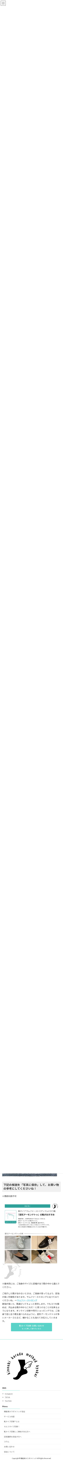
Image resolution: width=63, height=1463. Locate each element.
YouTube (8, 1401)
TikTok (7, 1397)
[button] (31, 1327)
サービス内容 (9, 1417)
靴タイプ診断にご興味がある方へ (17, 1432)
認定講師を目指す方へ (13, 1437)
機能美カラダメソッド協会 (14, 1411)
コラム (6, 1442)
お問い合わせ (9, 1447)
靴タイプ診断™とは (11, 1422)
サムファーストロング (27, 1300)
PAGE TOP (58, 1416)
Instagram (9, 1394)
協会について (9, 1452)
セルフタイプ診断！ (12, 1427)
